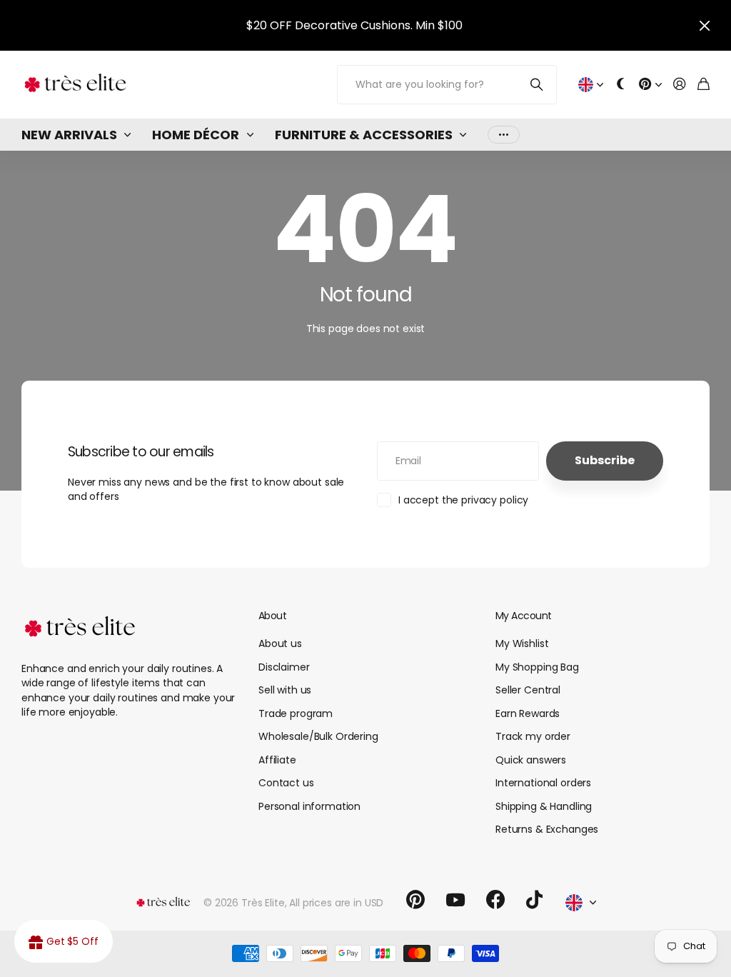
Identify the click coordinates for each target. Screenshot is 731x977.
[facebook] (495, 900)
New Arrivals (69, 135)
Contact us (286, 783)
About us (280, 643)
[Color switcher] (621, 85)
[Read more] (650, 85)
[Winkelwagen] (703, 85)
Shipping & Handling (543, 806)
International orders (543, 783)
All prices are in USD (336, 903)
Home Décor (195, 135)
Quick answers (530, 760)
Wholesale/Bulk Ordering (318, 736)
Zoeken (537, 84)
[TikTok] (534, 900)
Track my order (532, 736)
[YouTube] (455, 900)
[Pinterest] (415, 900)
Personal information (309, 806)
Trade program (295, 713)
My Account (523, 615)
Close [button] (705, 25)
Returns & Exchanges (546, 829)
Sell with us (284, 690)
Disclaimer (284, 667)
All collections (130, 135)
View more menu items (504, 135)
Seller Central (527, 690)
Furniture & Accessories (364, 135)
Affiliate (277, 760)
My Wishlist (521, 643)
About (272, 615)
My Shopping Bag (537, 667)
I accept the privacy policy (463, 500)
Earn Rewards (527, 713)
